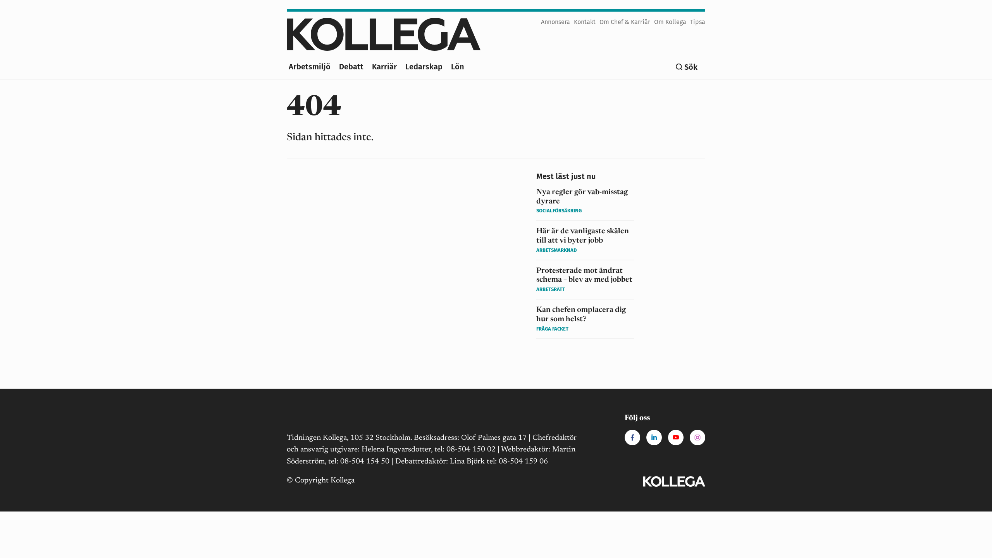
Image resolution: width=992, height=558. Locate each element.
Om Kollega (670, 22)
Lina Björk (467, 461)
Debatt (351, 66)
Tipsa (697, 22)
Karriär (384, 66)
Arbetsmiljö (310, 66)
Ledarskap (424, 66)
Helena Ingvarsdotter (396, 449)
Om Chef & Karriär (624, 22)
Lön (457, 66)
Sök (691, 67)
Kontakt (585, 22)
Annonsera (555, 22)
